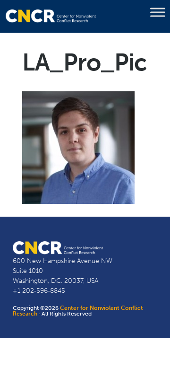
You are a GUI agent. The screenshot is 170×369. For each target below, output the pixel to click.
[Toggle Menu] (157, 12)
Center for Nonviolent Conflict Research (78, 311)
